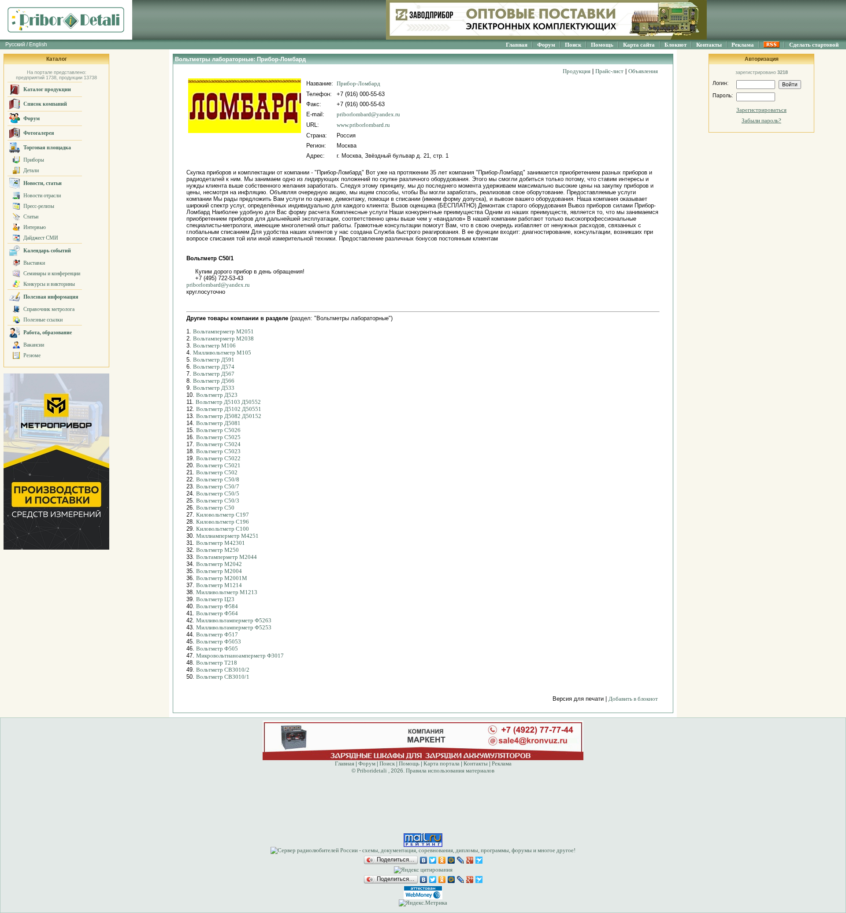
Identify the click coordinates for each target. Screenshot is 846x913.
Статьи (30, 217)
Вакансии (33, 345)
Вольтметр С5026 (218, 430)
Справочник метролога (48, 309)
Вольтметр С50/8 (217, 479)
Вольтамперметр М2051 (223, 331)
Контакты (709, 44)
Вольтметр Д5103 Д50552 (228, 402)
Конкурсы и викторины (49, 284)
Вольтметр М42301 (220, 543)
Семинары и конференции (51, 273)
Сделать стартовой (814, 44)
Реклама (742, 44)
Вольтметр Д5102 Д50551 (228, 409)
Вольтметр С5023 (218, 451)
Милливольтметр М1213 (226, 592)
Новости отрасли (42, 195)
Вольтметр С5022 (218, 458)
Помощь (602, 44)
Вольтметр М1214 (219, 585)
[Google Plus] (470, 860)
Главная (516, 44)
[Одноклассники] (442, 860)
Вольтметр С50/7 (217, 486)
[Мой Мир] (451, 860)
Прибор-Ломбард (358, 83)
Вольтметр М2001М (221, 578)
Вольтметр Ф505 (217, 648)
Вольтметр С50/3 (217, 500)
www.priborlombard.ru (363, 125)
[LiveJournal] (460, 860)
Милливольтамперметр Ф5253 (233, 627)
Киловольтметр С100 (222, 528)
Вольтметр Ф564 (217, 613)
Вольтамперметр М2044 (226, 557)
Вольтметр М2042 (219, 564)
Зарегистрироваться (761, 110)
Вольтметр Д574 (213, 366)
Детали (31, 170)
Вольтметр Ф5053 (218, 641)
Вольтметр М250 (217, 550)
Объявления (643, 71)
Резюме (32, 355)
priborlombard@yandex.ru (368, 114)
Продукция (576, 71)
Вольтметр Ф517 (217, 634)
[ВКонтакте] (423, 860)
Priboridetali (372, 770)
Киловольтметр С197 (222, 514)
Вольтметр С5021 (218, 465)
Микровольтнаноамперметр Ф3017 (240, 655)
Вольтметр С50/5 (217, 493)
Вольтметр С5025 (218, 437)
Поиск (573, 44)
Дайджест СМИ (40, 238)
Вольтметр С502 (216, 472)
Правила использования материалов (450, 770)
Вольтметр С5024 (218, 444)
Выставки (34, 263)
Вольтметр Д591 (213, 359)
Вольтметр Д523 (216, 395)
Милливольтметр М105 (222, 352)
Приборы (33, 160)
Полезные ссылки (43, 320)
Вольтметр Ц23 (215, 599)
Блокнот (675, 44)
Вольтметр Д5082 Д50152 (228, 416)
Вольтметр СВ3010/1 (222, 676)
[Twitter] (433, 860)
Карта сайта (639, 44)
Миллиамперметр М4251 (227, 535)
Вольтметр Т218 (216, 662)
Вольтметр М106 (214, 345)
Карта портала (441, 763)
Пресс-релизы (38, 206)
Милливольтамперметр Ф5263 (233, 620)
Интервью (34, 227)
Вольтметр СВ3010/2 (222, 669)
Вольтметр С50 (215, 507)
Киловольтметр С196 (222, 521)
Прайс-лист (609, 71)
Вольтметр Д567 (213, 373)
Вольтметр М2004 (219, 571)
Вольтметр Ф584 (217, 606)
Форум (546, 44)
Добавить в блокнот (633, 698)
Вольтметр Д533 (213, 387)
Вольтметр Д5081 (218, 423)
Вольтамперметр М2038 (223, 338)
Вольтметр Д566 (213, 380)
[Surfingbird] (479, 860)
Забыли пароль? (761, 120)
